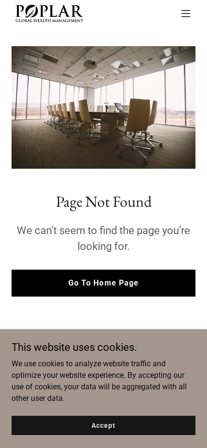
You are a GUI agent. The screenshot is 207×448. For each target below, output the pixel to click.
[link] (49, 13)
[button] (185, 13)
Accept (103, 425)
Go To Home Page (103, 282)
